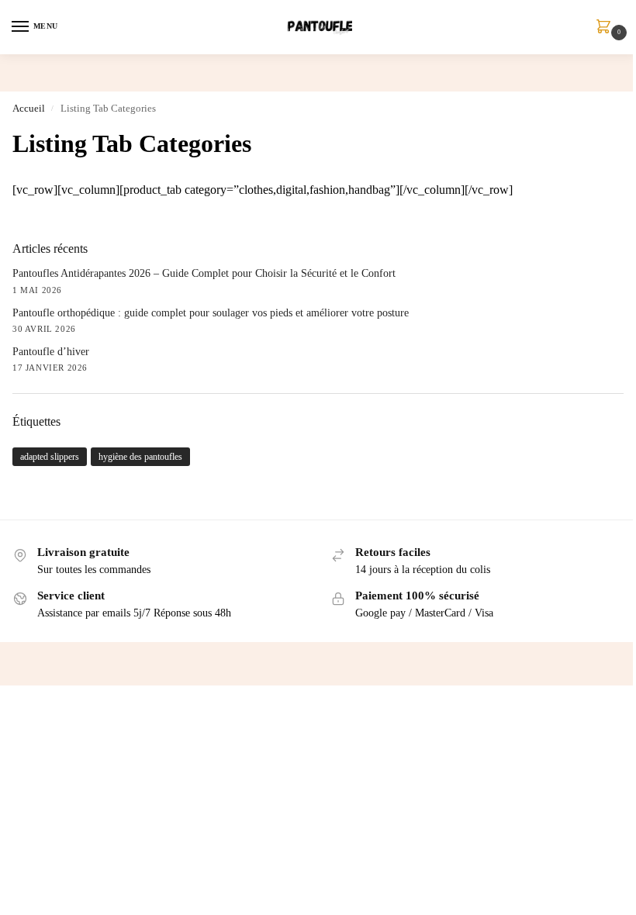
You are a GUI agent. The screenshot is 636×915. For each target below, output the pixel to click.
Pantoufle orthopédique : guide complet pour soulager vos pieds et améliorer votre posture (210, 313)
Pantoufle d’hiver (50, 351)
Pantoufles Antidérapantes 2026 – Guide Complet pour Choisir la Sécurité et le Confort (204, 273)
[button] (606, 28)
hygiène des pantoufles (140, 456)
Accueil (28, 108)
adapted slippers (49, 456)
